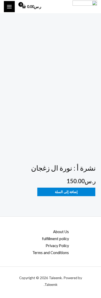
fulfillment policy (55, 238)
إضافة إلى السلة (66, 192)
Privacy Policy (57, 245)
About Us (61, 232)
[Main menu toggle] (9, 6)
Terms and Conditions (50, 252)
